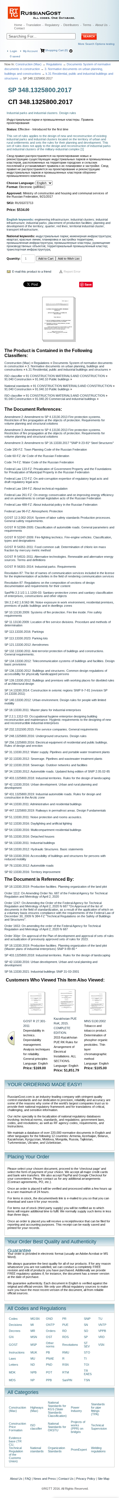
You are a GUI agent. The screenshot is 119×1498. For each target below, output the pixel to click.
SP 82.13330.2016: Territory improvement (32, 872)
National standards (17, 386)
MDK (12, 1372)
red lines (62, 226)
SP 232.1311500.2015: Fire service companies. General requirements (51, 729)
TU (100, 1318)
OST (49, 1337)
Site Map (103, 1478)
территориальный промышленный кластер (77, 246)
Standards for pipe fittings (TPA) (98, 1409)
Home (18, 25)
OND (49, 1318)
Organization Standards (56, 1449)
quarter (50, 226)
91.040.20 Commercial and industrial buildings (65, 399)
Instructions (17, 1352)
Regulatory (52, 25)
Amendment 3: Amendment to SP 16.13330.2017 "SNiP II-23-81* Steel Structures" (59, 443)
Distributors (71, 25)
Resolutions (70, 1344)
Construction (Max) (28, 64)
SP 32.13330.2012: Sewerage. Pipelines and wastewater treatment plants (53, 758)
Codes (13, 1318)
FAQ (28, 1478)
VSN (101, 1344)
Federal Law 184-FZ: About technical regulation (36, 488)
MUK (33, 1352)
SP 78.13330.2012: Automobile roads (29, 865)
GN (11, 1337)
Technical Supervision (99, 1427)
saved (15, 56)
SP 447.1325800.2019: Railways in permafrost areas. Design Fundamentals (55, 810)
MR (32, 1330)
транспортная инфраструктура (28, 249)
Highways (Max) (36, 1409)
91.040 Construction (18, 379)
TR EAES (88, 1372)
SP (86, 1337)
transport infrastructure (22, 229)
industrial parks (36, 222)
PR (64, 1318)
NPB (33, 1372)
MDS (12, 1380)
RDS (65, 1337)
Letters (13, 1364)
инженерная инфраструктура (90, 236)
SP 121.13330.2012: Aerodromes (26, 644)
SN (86, 1324)
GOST (13, 1344)
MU (32, 1358)
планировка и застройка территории (67, 239)
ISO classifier (13, 376)
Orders (51, 1330)
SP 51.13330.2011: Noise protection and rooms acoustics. (43, 817)
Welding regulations (98, 1449)
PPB (49, 1380)
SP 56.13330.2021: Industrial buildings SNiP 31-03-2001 (41, 971)
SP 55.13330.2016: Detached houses (29, 836)
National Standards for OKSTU (57, 1427)
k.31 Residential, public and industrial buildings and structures (67, 369)
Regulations (54, 64)
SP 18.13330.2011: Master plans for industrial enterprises (42, 710)
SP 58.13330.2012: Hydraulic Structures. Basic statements (43, 849)
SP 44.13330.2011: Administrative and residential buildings (43, 804)
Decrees (14, 1330)
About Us (101, 25)
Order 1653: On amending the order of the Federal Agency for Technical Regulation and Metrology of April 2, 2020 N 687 (52, 927)
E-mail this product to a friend (31, 271)
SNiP (87, 1318)
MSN (33, 1337)
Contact (19, 28)
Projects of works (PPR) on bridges (78, 1427)
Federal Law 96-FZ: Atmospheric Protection (33, 511)
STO (87, 1352)
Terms (87, 25)
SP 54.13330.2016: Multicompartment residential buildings (42, 829)
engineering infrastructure (52, 219)
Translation (33, 25)
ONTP (50, 1324)
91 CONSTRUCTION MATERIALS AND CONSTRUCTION (65, 376)
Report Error (72, 271)
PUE (65, 1324)
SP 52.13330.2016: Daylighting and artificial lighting (38, 823)
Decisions (15, 1324)
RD (64, 1330)
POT (49, 1372)
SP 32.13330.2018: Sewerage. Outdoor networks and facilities (45, 765)
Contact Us (66, 1478)
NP (32, 1380)
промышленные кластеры (72, 242)
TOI (86, 1364)
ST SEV (87, 1344)
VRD (101, 1337)
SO (86, 1330)
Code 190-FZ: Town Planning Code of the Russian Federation (45, 449)
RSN (65, 1364)
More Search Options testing (96, 43)
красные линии (29, 239)
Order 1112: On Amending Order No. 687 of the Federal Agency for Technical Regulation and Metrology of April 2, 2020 (55, 895)
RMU (65, 1352)
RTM (65, 1372)
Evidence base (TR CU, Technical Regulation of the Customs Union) (16, 1449)
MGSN (35, 1318)
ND (32, 1364)
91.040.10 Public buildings (52, 379)
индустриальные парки (52, 236)
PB (48, 1352)
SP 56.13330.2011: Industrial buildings (29, 842)
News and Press (44, 1478)
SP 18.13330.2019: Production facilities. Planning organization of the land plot (55, 886)
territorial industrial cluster (86, 226)
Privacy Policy (85, 1478)
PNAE (50, 1358)
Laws (12, 1358)
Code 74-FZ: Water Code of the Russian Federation (39, 462)
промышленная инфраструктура (30, 242)
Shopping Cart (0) (56, 50)
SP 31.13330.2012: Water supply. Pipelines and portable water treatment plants (57, 752)
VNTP (102, 1324)
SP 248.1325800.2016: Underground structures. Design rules (45, 736)
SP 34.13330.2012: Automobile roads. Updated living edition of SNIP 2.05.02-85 (57, 771)
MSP (33, 1344)
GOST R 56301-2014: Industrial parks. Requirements (40, 566)
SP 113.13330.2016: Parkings (24, 631)
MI (32, 1324)
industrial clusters (82, 219)
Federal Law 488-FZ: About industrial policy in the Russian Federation (50, 504)
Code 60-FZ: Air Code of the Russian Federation (36, 456)
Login (13, 51)
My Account (30, 51)
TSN (87, 1380)
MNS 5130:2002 (95, 1021)
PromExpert (79, 1449)
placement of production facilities (70, 222)
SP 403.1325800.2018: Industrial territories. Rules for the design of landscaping (57, 778)
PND (49, 1364)
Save (88, 284)
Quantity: (13, 258)
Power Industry (76, 1409)
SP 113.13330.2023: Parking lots (26, 638)
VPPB (102, 1330)
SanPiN (67, 1380)
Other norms (50, 1344)
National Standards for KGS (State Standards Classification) (57, 1409)
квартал (12, 239)
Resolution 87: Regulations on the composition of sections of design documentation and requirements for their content (49, 584)
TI (85, 1358)
